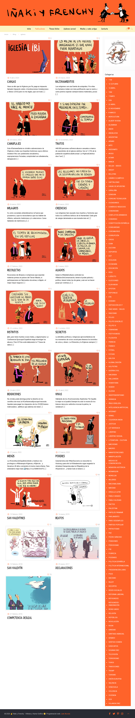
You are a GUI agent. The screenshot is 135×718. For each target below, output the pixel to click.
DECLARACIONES (64, 568)
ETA (110, 297)
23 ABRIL (112, 104)
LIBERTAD (112, 432)
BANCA (111, 162)
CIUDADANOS (114, 203)
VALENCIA (112, 683)
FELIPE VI (112, 326)
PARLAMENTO (114, 517)
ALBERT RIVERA (115, 121)
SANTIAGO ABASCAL (116, 634)
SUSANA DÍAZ (114, 650)
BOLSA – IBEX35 (115, 166)
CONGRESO (113, 219)
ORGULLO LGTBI (115, 492)
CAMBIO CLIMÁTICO (116, 178)
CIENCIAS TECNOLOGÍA (117, 199)
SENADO (112, 638)
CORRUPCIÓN (114, 235)
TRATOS (59, 144)
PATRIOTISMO (114, 529)
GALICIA (112, 358)
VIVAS (58, 394)
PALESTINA (113, 508)
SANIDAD (112, 630)
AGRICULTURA (114, 117)
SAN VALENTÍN (15, 568)
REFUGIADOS (114, 598)
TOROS (111, 663)
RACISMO (112, 578)
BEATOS (59, 518)
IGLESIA (112, 391)
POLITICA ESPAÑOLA (117, 562)
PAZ (110, 533)
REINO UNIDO (114, 609)
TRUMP (111, 671)
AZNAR (111, 158)
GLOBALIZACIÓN (115, 362)
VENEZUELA (113, 687)
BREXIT (111, 170)
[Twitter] (114, 713)
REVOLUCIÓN (114, 622)
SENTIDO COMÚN (115, 642)
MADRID (112, 448)
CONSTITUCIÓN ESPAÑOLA (119, 223)
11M (110, 80)
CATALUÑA (113, 190)
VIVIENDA (112, 695)
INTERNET (112, 412)
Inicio (6, 34)
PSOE (111, 574)
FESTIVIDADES (114, 334)
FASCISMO (113, 313)
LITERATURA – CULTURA (118, 440)
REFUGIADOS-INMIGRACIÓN (114, 604)
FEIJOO (111, 317)
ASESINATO (113, 149)
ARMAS (111, 141)
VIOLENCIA (113, 691)
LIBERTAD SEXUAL (116, 436)
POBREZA (112, 553)
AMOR (111, 129)
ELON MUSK (113, 285)
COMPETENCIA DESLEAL (19, 618)
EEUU (111, 272)
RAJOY (111, 582)
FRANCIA (112, 342)
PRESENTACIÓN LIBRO (117, 570)
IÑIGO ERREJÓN (115, 403)
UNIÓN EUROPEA (115, 679)
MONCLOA (112, 476)
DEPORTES (113, 252)
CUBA (111, 244)
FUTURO (112, 354)
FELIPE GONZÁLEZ (116, 321)
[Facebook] (109, 713)
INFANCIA (112, 399)
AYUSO (111, 154)
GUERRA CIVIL (114, 371)
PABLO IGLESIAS (115, 500)
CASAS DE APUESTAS (117, 186)
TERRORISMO (114, 658)
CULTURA (112, 248)
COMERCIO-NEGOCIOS (117, 207)
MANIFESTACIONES (116, 453)
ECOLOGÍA (112, 260)
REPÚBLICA (113, 617)
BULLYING (112, 174)
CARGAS (11, 82)
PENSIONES (113, 541)
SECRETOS (60, 332)
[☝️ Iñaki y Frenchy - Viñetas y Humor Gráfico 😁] (67, 13)
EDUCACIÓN (113, 268)
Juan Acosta (65, 714)
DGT (110, 256)
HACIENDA (113, 375)
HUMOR (111, 387)
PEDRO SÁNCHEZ (115, 537)
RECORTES (113, 586)
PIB (110, 549)
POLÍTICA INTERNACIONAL (119, 566)
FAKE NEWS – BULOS (117, 309)
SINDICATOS (113, 646)
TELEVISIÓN (113, 654)
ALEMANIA (113, 125)
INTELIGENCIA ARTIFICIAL (118, 407)
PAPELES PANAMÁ (116, 512)
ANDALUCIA (113, 133)
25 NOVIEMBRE (114, 109)
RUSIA (111, 626)
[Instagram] (122, 713)
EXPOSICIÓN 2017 (116, 305)
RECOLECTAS (14, 270)
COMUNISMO (114, 211)
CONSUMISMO (114, 227)
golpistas (113, 367)
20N (110, 100)
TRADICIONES (114, 667)
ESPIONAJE (113, 293)
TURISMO (112, 675)
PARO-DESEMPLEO (116, 521)
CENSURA (112, 195)
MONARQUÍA (113, 472)
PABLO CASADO (115, 496)
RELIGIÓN (112, 613)
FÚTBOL (112, 350)
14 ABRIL (112, 88)
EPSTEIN (112, 289)
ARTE (110, 145)
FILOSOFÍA (113, 338)
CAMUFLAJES (14, 144)
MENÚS (11, 456)
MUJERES (112, 480)
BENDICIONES (14, 394)
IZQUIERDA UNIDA (115, 420)
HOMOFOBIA (113, 383)
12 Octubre (113, 84)
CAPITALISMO (114, 182)
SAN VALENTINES (16, 518)
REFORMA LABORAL (116, 594)
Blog (14, 34)
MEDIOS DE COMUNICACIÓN (115, 462)
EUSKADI (112, 301)
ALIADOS (60, 270)
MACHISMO (113, 444)
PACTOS (112, 504)
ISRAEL (111, 416)
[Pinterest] (118, 713)
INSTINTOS (12, 332)
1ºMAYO (112, 96)
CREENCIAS (61, 208)
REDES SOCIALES (115, 590)
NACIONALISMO (115, 484)
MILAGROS (12, 208)
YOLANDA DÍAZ (114, 703)
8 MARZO (112, 113)
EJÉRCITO (112, 276)
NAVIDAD (112, 488)
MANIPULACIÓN (115, 457)
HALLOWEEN (113, 379)
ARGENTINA (113, 137)
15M (110, 92)
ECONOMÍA (113, 264)
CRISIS (111, 240)
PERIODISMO (114, 545)
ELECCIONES (113, 281)
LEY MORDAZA (114, 428)
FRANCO (112, 346)
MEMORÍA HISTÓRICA (117, 467)
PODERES (60, 456)
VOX (110, 699)
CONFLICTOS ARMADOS (118, 215)
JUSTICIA (112, 424)
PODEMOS (113, 558)
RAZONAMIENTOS (64, 82)
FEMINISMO (113, 330)
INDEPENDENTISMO (116, 395)
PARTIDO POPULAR (116, 525)
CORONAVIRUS (114, 231)
